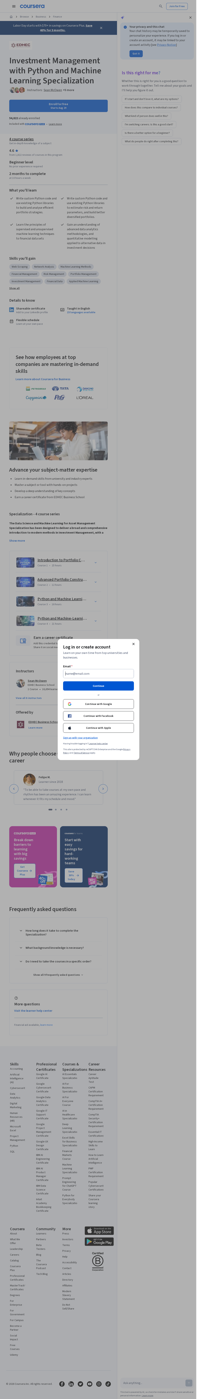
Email (68, 666)
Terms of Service (81, 753)
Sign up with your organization (80, 738)
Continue (98, 686)
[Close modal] (133, 644)
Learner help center (98, 743)
